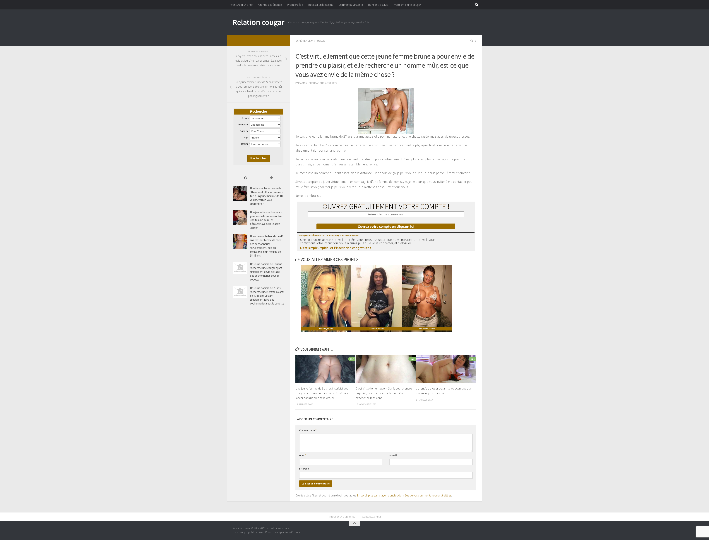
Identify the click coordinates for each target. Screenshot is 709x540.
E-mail (393, 455)
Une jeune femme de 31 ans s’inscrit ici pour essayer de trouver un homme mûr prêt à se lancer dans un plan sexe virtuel (322, 393)
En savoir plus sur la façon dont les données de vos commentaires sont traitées (404, 495)
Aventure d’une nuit (241, 4)
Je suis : (246, 118)
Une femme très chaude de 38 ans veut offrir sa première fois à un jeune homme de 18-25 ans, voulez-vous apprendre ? (266, 195)
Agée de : (245, 131)
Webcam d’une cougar (407, 4)
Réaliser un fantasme (320, 4)
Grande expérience (270, 4)
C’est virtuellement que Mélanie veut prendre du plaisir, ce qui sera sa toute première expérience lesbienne (384, 393)
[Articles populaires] (271, 178)
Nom (302, 455)
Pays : (247, 137)
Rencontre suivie (378, 4)
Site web (304, 468)
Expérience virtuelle (351, 4)
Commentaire (307, 430)
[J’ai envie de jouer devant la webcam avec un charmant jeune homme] (446, 369)
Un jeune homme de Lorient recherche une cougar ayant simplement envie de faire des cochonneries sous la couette (266, 271)
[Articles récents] (245, 178)
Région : (245, 144)
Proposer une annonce (341, 516)
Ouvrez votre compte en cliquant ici (386, 226)
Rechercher (258, 158)
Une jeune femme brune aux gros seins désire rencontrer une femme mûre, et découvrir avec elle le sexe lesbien (266, 219)
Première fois (295, 4)
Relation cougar (259, 22)
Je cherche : (243, 124)
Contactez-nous (371, 516)
